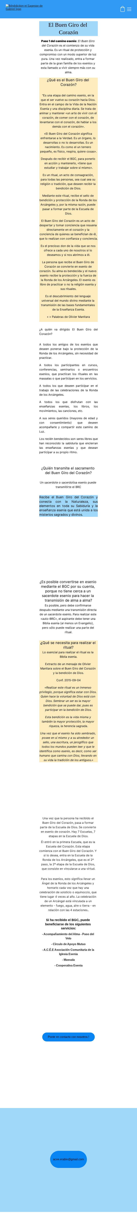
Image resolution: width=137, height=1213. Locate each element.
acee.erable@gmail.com (68, 1159)
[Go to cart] (123, 9)
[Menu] (129, 9)
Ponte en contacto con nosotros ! (68, 1036)
